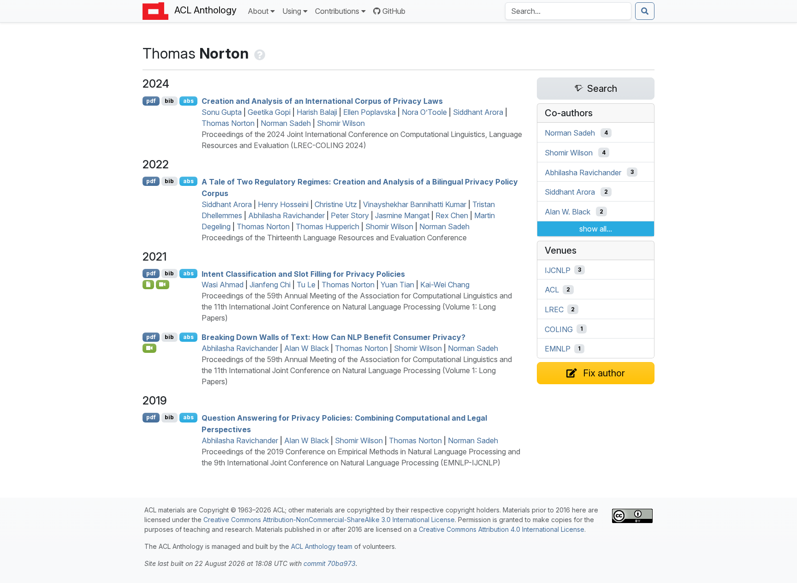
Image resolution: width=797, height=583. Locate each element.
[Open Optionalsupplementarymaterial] (148, 284)
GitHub (393, 11)
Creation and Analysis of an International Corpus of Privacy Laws (322, 101)
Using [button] (291, 11)
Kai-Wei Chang (445, 284)
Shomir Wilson (341, 123)
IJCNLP (558, 269)
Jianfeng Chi (270, 284)
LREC (554, 309)
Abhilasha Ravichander (286, 215)
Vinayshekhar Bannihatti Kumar (414, 204)
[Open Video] (163, 284)
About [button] (258, 11)
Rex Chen (451, 215)
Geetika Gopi (269, 112)
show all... (595, 228)
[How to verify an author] (258, 53)
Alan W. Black (567, 211)
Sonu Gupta (222, 112)
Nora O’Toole (424, 112)
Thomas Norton (228, 123)
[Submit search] (644, 11)
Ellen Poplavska (369, 112)
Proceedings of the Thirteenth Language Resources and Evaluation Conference (334, 237)
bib (169, 100)
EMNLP (558, 348)
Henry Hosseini (283, 204)
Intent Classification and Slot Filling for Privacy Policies (303, 273)
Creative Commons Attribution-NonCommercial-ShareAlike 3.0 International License (329, 520)
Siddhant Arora (478, 112)
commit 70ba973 (329, 563)
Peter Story (350, 215)
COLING (559, 328)
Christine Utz (336, 204)
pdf (151, 100)
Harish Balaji (317, 112)
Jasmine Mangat (402, 215)
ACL (552, 289)
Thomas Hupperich (327, 226)
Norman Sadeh (286, 123)
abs (188, 100)
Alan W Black (306, 348)
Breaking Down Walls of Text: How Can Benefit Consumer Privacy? (333, 337)
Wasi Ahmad (223, 284)
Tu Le (306, 284)
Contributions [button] (337, 11)
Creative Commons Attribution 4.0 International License (501, 529)
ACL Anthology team (321, 546)
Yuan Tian (397, 284)
